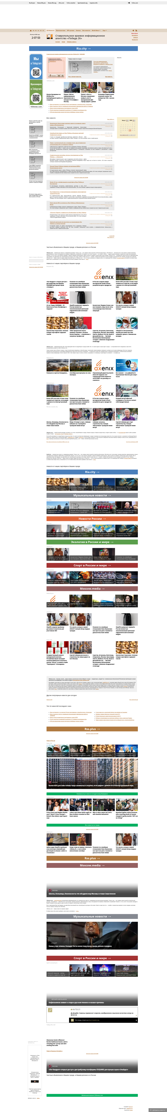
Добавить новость (71, 41)
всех (48, 438)
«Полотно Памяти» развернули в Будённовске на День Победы (68, 212)
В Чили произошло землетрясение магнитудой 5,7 (108, 716)
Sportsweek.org (82, 3)
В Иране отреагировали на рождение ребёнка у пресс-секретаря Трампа (114, 718)
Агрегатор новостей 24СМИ (36, 267)
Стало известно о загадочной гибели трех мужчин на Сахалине (111, 712)
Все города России (134, 699)
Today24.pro (50, 797)
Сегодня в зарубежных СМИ (132, 441)
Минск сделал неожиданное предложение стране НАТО (64, 108)
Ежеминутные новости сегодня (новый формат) (92, 794)
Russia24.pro (135, 35)
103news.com (50, 81)
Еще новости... (109, 76)
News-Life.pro (134, 33)
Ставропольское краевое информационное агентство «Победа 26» (63, 54)
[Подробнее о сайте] (56, 67)
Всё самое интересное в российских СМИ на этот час (58, 441)
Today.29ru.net (51, 1025)
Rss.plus (49, 500)
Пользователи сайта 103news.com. (81, 680)
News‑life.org (52, 3)
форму (80, 683)
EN (33, 30)
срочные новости (121, 257)
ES (43, 30)
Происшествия (60, 30)
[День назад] (124, 135)
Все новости (86, 30)
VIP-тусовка (70, 30)
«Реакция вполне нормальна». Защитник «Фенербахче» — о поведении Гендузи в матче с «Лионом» (35, 1075)
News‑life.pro (41, 3)
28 (130, 130)
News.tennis (50, 570)
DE (40, 30)
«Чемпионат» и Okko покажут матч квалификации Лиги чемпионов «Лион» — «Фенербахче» (35, 1058)
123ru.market (71, 3)
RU (36, 30)
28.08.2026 (82, 54)
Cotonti (131, 1110)
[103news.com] (50, 36)
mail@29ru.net (71, 437)
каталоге (125, 686)
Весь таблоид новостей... (74, 76)
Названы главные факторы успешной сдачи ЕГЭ (108, 714)
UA (38, 30)
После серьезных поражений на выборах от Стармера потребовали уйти (68, 110)
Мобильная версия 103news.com (92, 1095)
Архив (63, 41)
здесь (87, 259)
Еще (104, 30)
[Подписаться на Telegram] (128, 2)
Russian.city (50, 266)
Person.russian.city (52, 407)
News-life (49, 315)
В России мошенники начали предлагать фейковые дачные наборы (67, 112)
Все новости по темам (92, 825)
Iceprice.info (93, 3)
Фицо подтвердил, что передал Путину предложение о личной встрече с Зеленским (71, 104)
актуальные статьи (59, 433)
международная (57, 900)
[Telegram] (133, 30)
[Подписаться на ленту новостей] (136, 30)
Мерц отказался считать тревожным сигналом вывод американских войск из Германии (71, 106)
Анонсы (78, 30)
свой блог (81, 437)
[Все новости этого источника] (111, 126)
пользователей (122, 432)
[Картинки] (59, 75)
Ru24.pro (32, 3)
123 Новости (50, 30)
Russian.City (135, 39)
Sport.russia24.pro (52, 963)
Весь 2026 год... (110, 119)
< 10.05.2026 (111, 235)
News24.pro (50, 358)
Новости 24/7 (49, 699)
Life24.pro (135, 37)
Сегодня (57, 41)
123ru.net (135, 3)
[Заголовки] (62, 75)
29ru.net (61, 3)
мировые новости (68, 433)
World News (95, 30)
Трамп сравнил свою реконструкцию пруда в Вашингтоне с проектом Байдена (115, 720)
